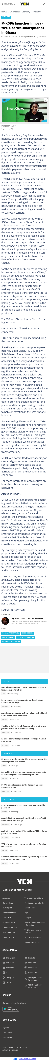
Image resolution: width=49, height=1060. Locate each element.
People (4, 719)
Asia (3, 694)
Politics (4, 778)
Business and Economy (20, 11)
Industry (37, 11)
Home (4, 11)
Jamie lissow (8, 637)
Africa (4, 765)
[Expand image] (46, 100)
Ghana (4, 812)
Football (5, 745)
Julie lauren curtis (25, 637)
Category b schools (11, 641)
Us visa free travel (10, 633)
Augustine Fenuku (29, 36)
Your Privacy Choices (27, 1059)
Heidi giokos (27, 633)
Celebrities (5, 707)
